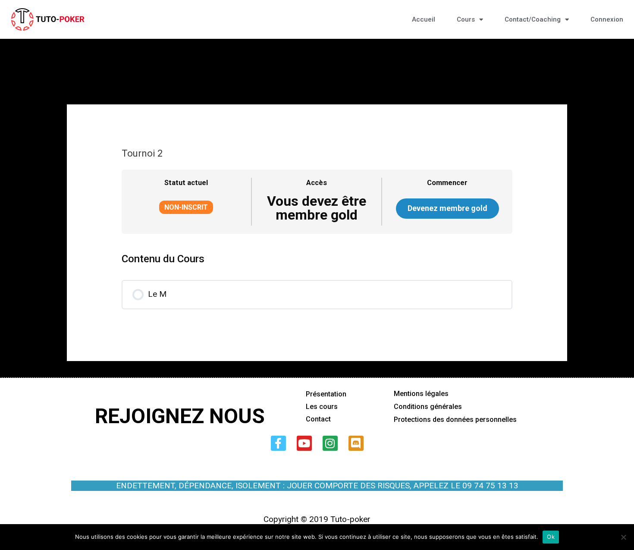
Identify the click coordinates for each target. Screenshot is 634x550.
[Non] (623, 537)
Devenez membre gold (447, 208)
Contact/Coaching (533, 19)
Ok (551, 536)
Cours (466, 19)
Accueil (423, 19)
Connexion (606, 19)
